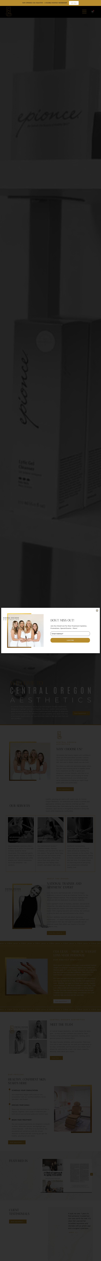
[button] (97, 610)
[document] (50, 630)
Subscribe (70, 640)
